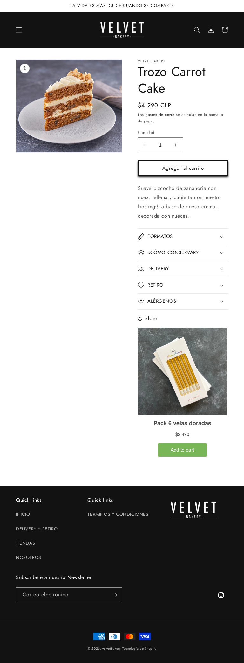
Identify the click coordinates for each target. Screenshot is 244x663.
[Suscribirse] (115, 594)
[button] (19, 30)
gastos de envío (160, 115)
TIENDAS (25, 543)
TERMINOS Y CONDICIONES (117, 514)
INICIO (23, 514)
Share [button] (151, 318)
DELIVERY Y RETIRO (37, 529)
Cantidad (146, 132)
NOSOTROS (28, 557)
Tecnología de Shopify (139, 648)
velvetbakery (111, 648)
